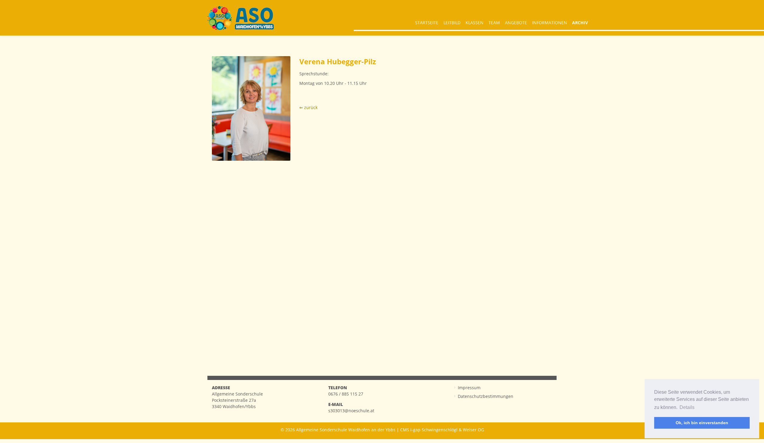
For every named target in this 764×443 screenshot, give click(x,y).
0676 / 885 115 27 (345, 394)
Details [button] (687, 407)
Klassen (474, 22)
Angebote (516, 22)
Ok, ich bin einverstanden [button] (702, 422)
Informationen (549, 22)
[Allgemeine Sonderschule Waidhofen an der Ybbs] (240, 18)
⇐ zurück (308, 107)
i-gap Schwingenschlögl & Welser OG (447, 430)
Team (494, 22)
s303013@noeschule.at (351, 410)
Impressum (469, 387)
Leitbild (451, 22)
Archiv (580, 22)
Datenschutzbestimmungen (485, 396)
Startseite (426, 22)
